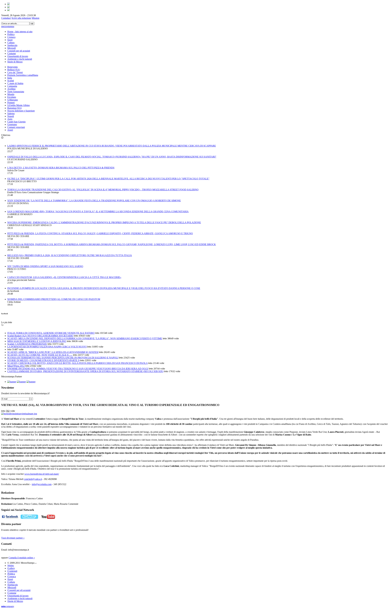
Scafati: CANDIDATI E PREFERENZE (27, 344)
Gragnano (12, 124)
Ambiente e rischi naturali (19, 59)
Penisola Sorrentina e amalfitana (22, 75)
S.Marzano (12, 99)
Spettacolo (12, 45)
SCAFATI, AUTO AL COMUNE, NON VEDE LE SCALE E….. (39, 355)
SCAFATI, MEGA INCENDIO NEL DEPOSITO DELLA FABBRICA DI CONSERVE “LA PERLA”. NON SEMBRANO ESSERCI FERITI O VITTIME (84, 338)
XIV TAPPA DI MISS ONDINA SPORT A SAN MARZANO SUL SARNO (45, 266)
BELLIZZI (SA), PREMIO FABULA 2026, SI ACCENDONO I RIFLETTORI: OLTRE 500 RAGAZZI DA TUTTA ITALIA (69, 255)
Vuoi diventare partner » (13, 538)
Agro (9, 119)
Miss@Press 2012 (16, 366)
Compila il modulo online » (22, 557)
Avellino (11, 89)
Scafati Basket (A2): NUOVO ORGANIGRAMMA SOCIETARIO (40, 335)
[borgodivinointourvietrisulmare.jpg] (19, 413)
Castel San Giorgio (16, 121)
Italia (9, 78)
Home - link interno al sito (19, 31)
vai (32, 23)
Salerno (11, 113)
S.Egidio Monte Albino (18, 105)
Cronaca (11, 37)
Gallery (11, 568)
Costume (11, 53)
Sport (9, 40)
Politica (10, 34)
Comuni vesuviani (16, 127)
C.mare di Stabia (15, 83)
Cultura (10, 42)
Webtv (10, 565)
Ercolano (11, 97)
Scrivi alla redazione (21, 18)
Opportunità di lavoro (17, 56)
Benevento (12, 67)
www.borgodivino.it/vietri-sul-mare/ (41, 474)
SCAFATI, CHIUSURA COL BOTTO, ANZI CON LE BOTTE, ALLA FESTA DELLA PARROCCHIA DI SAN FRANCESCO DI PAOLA (77, 363)
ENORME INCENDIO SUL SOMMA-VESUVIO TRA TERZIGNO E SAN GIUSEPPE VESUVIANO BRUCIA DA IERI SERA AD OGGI (77, 368)
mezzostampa (7, 26)
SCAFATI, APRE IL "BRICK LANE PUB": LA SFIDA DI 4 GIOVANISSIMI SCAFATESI (52, 352)
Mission (35, 18)
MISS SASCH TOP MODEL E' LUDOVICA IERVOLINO (36, 341)
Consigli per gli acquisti (18, 50)
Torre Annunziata (15, 91)
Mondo (10, 94)
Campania (12, 86)
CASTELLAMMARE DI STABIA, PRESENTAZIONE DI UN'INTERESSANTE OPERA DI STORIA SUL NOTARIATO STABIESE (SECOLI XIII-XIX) (85, 371)
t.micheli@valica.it (33, 479)
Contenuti (12, 571)
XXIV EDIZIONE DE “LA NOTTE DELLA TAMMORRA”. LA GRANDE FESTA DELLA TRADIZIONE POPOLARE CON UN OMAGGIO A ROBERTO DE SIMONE (94, 200)
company (7, 606)
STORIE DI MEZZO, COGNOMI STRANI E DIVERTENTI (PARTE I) (43, 360)
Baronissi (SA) (14, 108)
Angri (10, 130)
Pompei (11, 102)
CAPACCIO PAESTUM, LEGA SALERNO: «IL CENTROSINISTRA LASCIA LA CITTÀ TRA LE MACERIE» (64, 277)
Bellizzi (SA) (13, 69)
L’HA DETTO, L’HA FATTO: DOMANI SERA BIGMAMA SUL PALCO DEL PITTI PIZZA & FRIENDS (60, 167)
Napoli (10, 116)
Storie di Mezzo (15, 61)
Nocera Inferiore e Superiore (21, 110)
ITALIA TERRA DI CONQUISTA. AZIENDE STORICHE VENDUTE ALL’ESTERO (51, 333)
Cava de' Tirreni (15, 72)
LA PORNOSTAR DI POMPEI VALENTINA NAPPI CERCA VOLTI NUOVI (47, 346)
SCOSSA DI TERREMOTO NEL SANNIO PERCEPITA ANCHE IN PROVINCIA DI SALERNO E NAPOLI (62, 357)
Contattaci (6, 18)
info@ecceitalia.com (41, 484)
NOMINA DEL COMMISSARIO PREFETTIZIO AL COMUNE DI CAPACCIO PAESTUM (53, 299)
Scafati (10, 80)
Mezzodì (11, 48)
